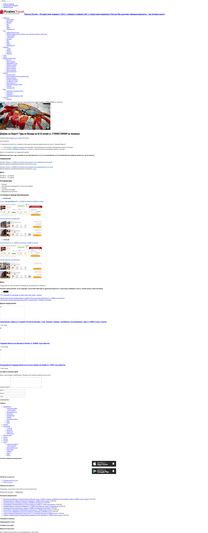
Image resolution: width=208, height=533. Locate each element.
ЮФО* (8, 42)
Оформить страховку (11, 65)
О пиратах (5, 97)
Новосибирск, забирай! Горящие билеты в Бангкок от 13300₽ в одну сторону (27, 510)
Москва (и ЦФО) (10, 19)
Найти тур (8, 60)
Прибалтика (10, 415)
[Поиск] (0, 1)
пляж (29, 295)
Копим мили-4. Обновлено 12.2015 (14, 96)
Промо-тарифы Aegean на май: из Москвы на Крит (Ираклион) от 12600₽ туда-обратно (32, 298)
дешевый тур (16, 295)
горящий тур (8, 295)
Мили (4, 89)
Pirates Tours (13, 138)
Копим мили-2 (9, 92)
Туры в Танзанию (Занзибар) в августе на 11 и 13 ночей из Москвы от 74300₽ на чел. (30, 513)
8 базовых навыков (11, 78)
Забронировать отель (11, 63)
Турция (8, 49)
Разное (5, 439)
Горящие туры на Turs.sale (12, 32)
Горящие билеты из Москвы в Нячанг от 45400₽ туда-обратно (25, 343)
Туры (4, 31)
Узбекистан (9, 53)
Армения (8, 50)
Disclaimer (8, 99)
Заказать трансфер (11, 66)
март (22, 295)
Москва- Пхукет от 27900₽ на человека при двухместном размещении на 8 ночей (26, 162)
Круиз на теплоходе (11, 68)
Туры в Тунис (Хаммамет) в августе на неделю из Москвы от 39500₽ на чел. (27, 512)
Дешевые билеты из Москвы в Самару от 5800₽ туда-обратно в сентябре (26, 508)
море (26, 295)
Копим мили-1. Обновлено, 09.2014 (14, 91)
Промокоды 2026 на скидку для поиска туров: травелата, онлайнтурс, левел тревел (26, 34)
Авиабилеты (6, 18)
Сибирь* (8, 44)
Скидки (5, 441)
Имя (1, 390)
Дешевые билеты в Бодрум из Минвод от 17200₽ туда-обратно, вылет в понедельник (31, 506)
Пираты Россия (8, 7)
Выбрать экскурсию (11, 70)
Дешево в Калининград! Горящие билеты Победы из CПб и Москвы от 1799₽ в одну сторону (32, 515)
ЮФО (7, 26)
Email (1, 393)
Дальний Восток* (10, 45)
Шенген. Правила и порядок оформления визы (17, 76)
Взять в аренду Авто (11, 71)
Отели (4, 55)
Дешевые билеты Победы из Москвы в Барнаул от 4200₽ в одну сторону (26, 501)
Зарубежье (6, 47)
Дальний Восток (10, 29)
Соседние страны (12, 419)
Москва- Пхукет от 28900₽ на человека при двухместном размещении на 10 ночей (26, 167)
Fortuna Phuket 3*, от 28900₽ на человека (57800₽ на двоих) (19, 243)
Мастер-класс (7, 435)
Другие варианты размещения (10, 218)
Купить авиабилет (10, 62)
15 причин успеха (10, 88)
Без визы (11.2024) (10, 75)
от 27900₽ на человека (17, 147)
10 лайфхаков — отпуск (12, 81)
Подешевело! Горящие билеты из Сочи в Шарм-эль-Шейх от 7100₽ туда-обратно (32, 365)
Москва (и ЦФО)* (10, 36)
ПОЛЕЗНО (5, 73)
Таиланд (39, 295)
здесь (34, 164)
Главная (2, 102)
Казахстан (9, 52)
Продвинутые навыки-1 (12, 79)
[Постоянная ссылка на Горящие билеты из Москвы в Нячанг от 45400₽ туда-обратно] (12, 340)
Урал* (7, 40)
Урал (7, 24)
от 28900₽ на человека (18, 149)
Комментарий (5, 387)
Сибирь (8, 27)
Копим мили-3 (9, 94)
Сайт (1, 396)
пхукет (34, 295)
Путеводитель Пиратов (10, 5)
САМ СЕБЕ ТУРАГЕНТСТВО (9, 58)
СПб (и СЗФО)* (10, 37)
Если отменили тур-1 (11, 83)
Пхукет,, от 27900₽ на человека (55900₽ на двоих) (22, 201)
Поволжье (8, 22)
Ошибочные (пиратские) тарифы (14, 84)
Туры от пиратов (8, 4)
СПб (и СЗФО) (9, 21)
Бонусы (5, 57)
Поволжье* (9, 39)
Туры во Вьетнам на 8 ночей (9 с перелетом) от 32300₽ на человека (25, 300)
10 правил (8, 86)
